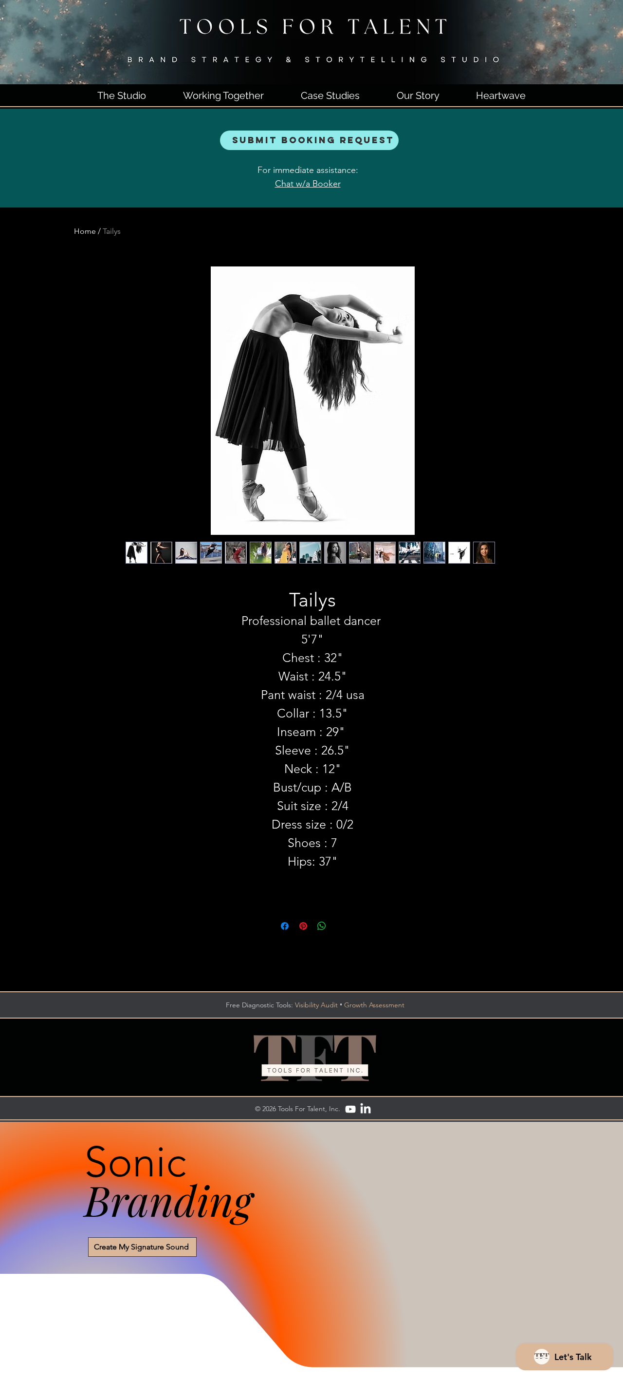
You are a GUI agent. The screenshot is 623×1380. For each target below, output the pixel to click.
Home (85, 231)
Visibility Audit (316, 1005)
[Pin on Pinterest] (303, 926)
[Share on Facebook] (285, 926)
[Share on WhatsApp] (322, 926)
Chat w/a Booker (308, 183)
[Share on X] (340, 926)
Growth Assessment (374, 1005)
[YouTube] (350, 1109)
